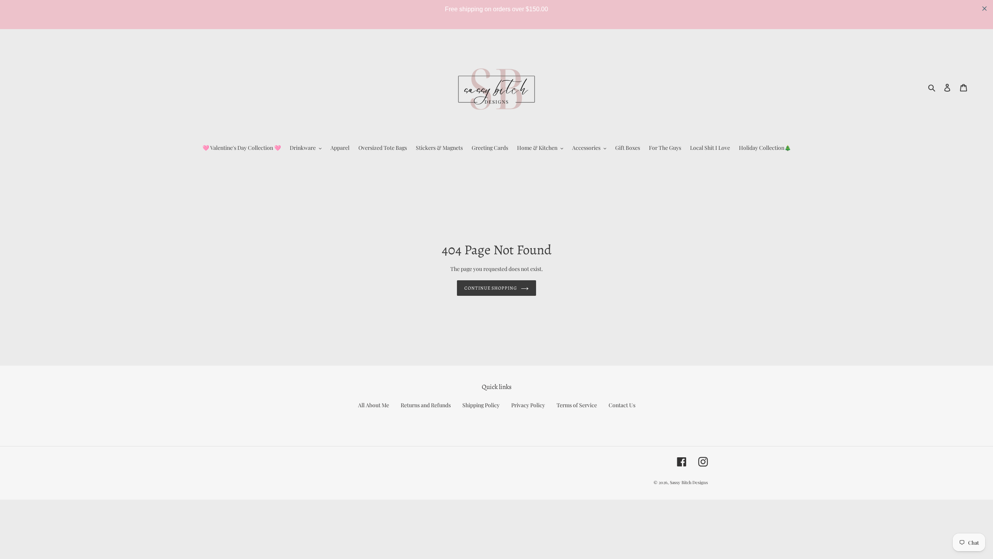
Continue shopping (490, 288)
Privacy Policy (528, 405)
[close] (984, 9)
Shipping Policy (481, 405)
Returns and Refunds (426, 405)
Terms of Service (577, 405)
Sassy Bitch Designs (689, 482)
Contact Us (622, 405)
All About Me (373, 405)
